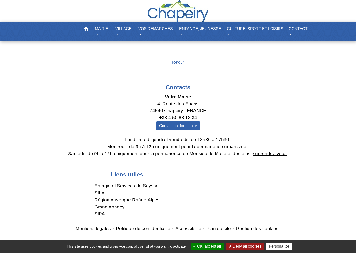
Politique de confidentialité (143, 228)
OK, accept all (208, 246)
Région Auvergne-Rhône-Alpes (127, 199)
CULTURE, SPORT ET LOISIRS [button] (255, 29)
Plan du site (218, 228)
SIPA (99, 213)
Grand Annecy (109, 206)
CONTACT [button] (298, 29)
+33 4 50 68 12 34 (178, 117)
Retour (178, 62)
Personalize (279, 246)
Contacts (178, 87)
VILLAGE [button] (123, 29)
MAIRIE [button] (101, 29)
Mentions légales (93, 228)
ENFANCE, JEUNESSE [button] (200, 29)
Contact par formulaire (178, 126)
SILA (99, 192)
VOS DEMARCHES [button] (155, 29)
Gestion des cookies (257, 228)
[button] (86, 29)
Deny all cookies (246, 246)
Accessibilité (188, 228)
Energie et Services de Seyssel (127, 185)
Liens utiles (127, 174)
